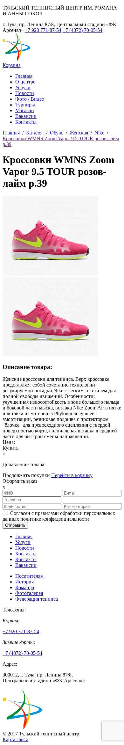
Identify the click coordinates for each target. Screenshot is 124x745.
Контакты (26, 122)
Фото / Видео (29, 99)
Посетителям (29, 576)
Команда (24, 587)
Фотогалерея (29, 593)
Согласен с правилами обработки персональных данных (59, 516)
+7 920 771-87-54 (43, 30)
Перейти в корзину (72, 475)
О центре (25, 81)
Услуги (23, 87)
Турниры (25, 104)
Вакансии (26, 116)
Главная (23, 76)
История (24, 581)
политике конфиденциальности (54, 519)
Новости (24, 93)
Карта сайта (15, 739)
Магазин (24, 110)
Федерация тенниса (36, 599)
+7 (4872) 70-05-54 (82, 30)
